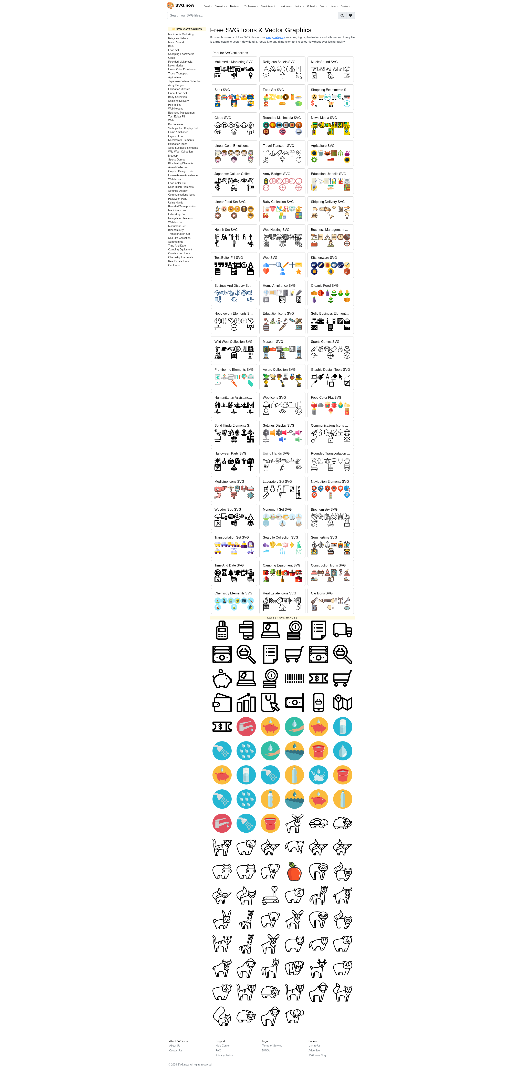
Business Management (181, 112)
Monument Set (177, 226)
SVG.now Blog (317, 1055)
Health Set (174, 104)
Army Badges (176, 85)
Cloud (171, 57)
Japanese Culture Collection (184, 81)
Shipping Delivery (178, 100)
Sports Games (176, 159)
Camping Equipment (180, 249)
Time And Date (177, 245)
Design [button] (344, 6)
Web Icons (174, 179)
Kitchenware (175, 124)
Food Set (173, 50)
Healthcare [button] (285, 6)
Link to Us (315, 1045)
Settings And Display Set (183, 128)
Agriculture (174, 77)
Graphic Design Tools (181, 171)
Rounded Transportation (182, 206)
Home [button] (333, 6)
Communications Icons (181, 194)
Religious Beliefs (178, 38)
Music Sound (176, 42)
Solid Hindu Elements (181, 186)
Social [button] (207, 6)
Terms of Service (272, 1045)
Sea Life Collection (179, 237)
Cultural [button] (311, 6)
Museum (173, 155)
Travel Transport (178, 73)
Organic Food (176, 136)
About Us (174, 1045)
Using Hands (175, 202)
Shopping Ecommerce (181, 53)
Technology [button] (250, 6)
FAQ (218, 1050)
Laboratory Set (177, 214)
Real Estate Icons (178, 261)
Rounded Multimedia (180, 61)
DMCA (266, 1050)
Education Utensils (179, 89)
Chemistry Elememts (180, 257)
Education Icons (177, 143)
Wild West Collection (180, 151)
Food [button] (323, 6)
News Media (175, 65)
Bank (171, 46)
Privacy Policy (224, 1055)
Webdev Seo (175, 222)
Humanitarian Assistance (183, 175)
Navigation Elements (180, 218)
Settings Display (178, 190)
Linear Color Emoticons (182, 69)
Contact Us (175, 1050)
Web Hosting (175, 108)
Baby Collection (177, 96)
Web (171, 120)
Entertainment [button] (268, 6)
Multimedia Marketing (181, 34)
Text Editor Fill (176, 116)
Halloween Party (177, 198)
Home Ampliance (178, 132)
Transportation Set (179, 233)
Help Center (223, 1045)
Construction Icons (179, 253)
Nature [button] (299, 6)
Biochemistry (176, 229)
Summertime (175, 241)
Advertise (314, 1050)
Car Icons (174, 265)
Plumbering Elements (181, 163)
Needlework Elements (181, 140)
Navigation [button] (220, 6)
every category (275, 37)
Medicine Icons (177, 210)
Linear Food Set (177, 93)
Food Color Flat (177, 183)
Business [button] (235, 6)
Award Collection (178, 167)
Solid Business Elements (183, 147)
